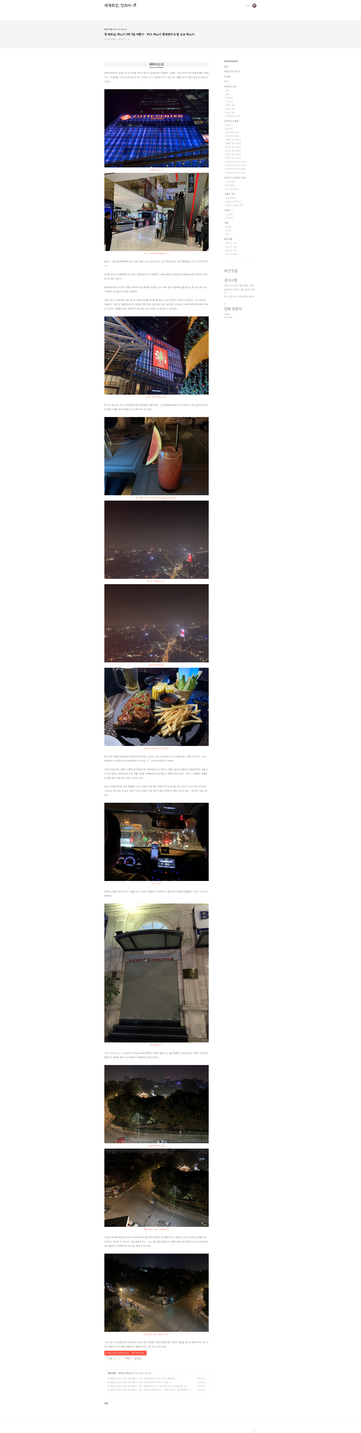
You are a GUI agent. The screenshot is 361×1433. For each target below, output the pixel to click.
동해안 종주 (230, 105)
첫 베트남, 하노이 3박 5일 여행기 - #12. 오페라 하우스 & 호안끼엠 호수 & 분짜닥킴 (145, 1386)
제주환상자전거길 (232, 116)
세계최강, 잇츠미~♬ (120, 5)
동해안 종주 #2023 (233, 140)
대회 (227, 90)
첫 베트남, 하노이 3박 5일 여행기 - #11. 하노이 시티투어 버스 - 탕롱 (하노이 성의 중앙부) (147, 1390)
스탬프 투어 (229, 194)
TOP (254, 1430)
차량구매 (229, 218)
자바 (227, 234)
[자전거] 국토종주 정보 (235, 178)
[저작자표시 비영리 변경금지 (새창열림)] (137, 1358)
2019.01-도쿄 (231, 247)
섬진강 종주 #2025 (233, 151)
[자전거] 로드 (230, 86)
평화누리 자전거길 (233, 202)
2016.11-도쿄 (231, 243)
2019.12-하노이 (125, 1373)
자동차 (227, 210)
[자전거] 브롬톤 (231, 121)
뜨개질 (227, 76)
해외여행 (112, 1373)
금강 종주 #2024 (232, 136)
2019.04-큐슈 (231, 250)
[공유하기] (115, 1358)
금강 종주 (229, 101)
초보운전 (229, 214)
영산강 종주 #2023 (233, 154)
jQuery (228, 227)
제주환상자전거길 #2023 (235, 169)
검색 (248, 6)
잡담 (227, 94)
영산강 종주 (230, 112)
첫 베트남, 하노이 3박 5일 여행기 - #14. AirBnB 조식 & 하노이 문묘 (137, 1382)
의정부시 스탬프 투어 (234, 205)
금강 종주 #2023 (232, 132)
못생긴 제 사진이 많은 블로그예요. (239, 285)
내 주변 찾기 (230, 182)
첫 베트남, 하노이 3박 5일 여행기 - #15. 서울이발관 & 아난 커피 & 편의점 (140, 1378)
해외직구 (229, 125)
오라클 (228, 230)
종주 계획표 (230, 185)
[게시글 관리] (118, 1358)
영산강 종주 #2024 (233, 158)
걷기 (226, 81)
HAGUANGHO (231, 61)
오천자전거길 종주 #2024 (235, 165)
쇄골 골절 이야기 (232, 71)
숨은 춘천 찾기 (231, 198)
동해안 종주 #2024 (233, 143)
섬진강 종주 (230, 109)
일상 (226, 66)
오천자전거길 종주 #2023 (235, 162)
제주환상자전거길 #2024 (235, 173)
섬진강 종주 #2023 (233, 147)
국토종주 (229, 98)
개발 (226, 223)
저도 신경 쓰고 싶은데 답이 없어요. (239, 296)
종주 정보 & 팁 (231, 189)
